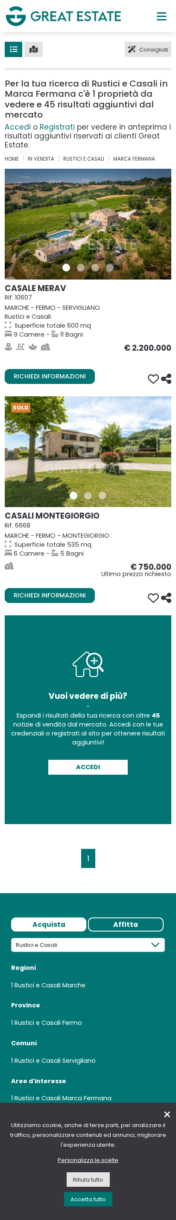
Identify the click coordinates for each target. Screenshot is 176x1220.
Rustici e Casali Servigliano (55, 1060)
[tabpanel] (88, 1023)
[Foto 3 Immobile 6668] (102, 495)
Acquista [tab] (48, 924)
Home (12, 159)
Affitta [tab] (125, 924)
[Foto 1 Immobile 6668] (73, 495)
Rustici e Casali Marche (50, 985)
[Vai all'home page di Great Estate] (63, 16)
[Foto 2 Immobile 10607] (81, 268)
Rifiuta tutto (88, 1180)
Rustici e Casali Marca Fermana (63, 1098)
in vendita (41, 159)
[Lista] (13, 49)
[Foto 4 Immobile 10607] (110, 268)
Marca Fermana (134, 159)
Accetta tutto (88, 1199)
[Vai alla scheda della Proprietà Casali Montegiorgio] (88, 451)
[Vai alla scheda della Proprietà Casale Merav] (88, 224)
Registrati (57, 127)
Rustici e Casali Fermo (48, 1022)
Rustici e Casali (83, 159)
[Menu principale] (161, 16)
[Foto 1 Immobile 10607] (66, 268)
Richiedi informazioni (50, 376)
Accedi (18, 127)
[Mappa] (33, 49)
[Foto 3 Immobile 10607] (95, 268)
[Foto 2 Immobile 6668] (88, 495)
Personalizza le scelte (88, 1160)
